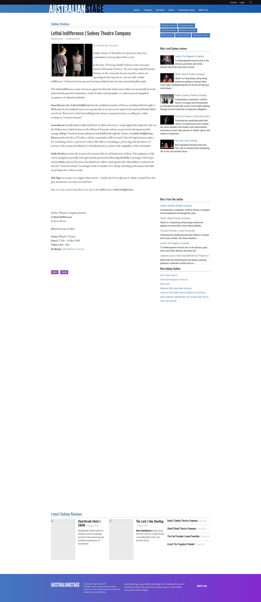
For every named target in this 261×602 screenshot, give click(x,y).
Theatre (64, 272)
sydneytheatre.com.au (73, 248)
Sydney (54, 272)
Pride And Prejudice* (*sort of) (174, 279)
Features (148, 10)
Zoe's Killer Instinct (168, 275)
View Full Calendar (168, 301)
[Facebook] (6, 2)
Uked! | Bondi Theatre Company (186, 528)
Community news (186, 10)
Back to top (202, 585)
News (171, 10)
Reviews (160, 10)
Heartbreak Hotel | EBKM (89, 523)
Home (137, 10)
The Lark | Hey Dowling (149, 523)
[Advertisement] (185, 174)
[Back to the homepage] (76, 9)
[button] (250, 2)
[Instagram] (10, 2)
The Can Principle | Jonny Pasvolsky (188, 536)
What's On (203, 10)
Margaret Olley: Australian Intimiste (175, 288)
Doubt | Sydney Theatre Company (186, 520)
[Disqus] (103, 347)
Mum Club (164, 284)
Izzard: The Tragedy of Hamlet (185, 544)
